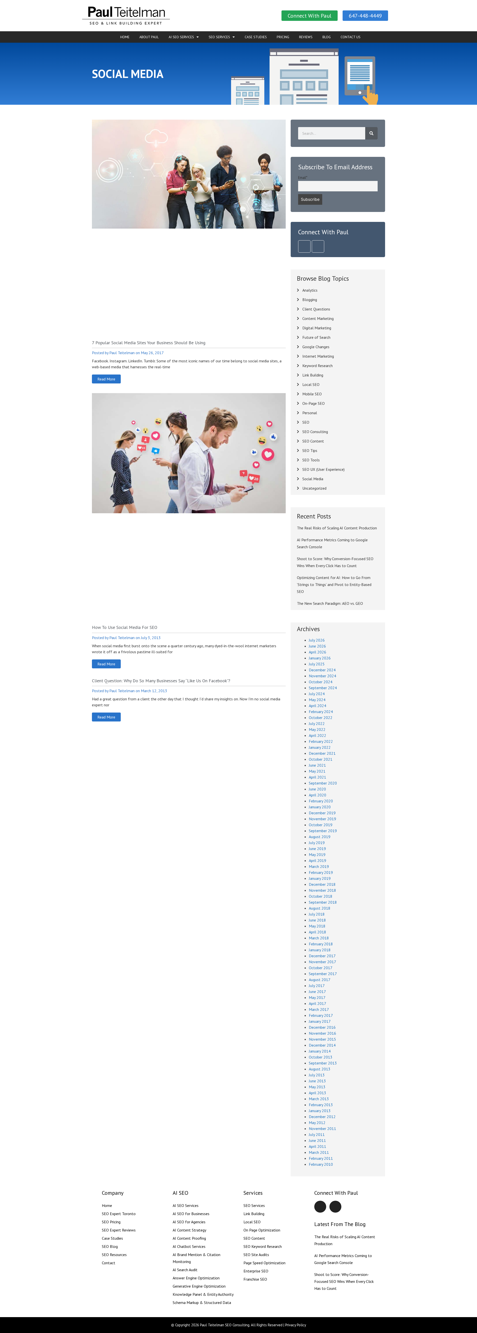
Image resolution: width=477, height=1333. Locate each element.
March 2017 (319, 1009)
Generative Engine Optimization (199, 1286)
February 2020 (321, 800)
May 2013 (317, 1086)
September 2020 (323, 783)
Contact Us (350, 37)
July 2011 (317, 1134)
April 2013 (317, 1092)
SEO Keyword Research (262, 1246)
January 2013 (320, 1110)
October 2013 (320, 1057)
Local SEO (252, 1221)
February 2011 (321, 1158)
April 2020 (317, 794)
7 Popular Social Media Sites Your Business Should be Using (148, 342)
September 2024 (323, 687)
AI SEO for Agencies (189, 1221)
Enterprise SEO (255, 1270)
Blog (326, 37)
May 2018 (317, 925)
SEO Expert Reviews (119, 1230)
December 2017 (322, 955)
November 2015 (322, 1039)
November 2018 (322, 890)
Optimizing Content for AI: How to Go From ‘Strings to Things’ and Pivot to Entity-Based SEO (334, 584)
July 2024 (317, 693)
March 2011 (319, 1152)
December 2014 (322, 1045)
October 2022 (320, 717)
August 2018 (319, 908)
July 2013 (317, 1074)
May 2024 (317, 699)
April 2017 (317, 1003)
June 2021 (317, 765)
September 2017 (323, 973)
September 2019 (323, 830)
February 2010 (321, 1164)
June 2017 (317, 991)
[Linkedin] (304, 246)
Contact (108, 1262)
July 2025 (317, 663)
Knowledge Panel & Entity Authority (203, 1294)
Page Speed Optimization (264, 1262)
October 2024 (320, 681)
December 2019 (322, 812)
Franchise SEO (255, 1279)
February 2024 (321, 711)
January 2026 (320, 657)
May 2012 (317, 1122)
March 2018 (319, 937)
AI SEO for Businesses (191, 1213)
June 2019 (317, 848)
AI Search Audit (185, 1269)
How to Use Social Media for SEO (124, 627)
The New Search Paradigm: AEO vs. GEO (330, 603)
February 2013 (321, 1104)
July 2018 (317, 914)
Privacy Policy (295, 1325)
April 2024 (317, 705)
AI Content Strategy (189, 1230)
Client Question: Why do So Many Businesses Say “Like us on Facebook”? (161, 681)
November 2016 (322, 1033)
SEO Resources (114, 1254)
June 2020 (317, 788)
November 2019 (322, 818)
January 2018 (320, 949)
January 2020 (320, 806)
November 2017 (322, 961)
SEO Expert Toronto (119, 1213)
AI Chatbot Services (189, 1246)
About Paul (149, 37)
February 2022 (321, 741)
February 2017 (321, 1015)
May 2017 (317, 997)
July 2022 (317, 723)
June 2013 (317, 1080)
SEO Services (219, 37)
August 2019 (319, 836)
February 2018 (321, 943)
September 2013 (323, 1062)
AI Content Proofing (189, 1238)
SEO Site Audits (256, 1254)
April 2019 (317, 860)
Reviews (306, 37)
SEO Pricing (111, 1221)
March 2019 (319, 866)
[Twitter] (318, 246)
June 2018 (317, 920)
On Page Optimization (261, 1230)
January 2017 (320, 1021)
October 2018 (320, 896)
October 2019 (320, 824)
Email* (302, 177)
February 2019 (321, 872)
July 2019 (317, 842)
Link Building (253, 1213)
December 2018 (322, 884)
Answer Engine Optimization (196, 1277)
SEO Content (254, 1238)
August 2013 (319, 1068)
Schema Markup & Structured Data (202, 1302)
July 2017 (317, 985)
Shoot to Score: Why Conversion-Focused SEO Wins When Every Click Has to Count (344, 1281)
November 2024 (322, 675)
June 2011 (317, 1140)
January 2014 (320, 1051)
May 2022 (317, 729)
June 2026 (317, 646)
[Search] (371, 133)
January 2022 (320, 747)
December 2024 (322, 669)
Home (124, 37)
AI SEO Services (181, 37)
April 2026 (317, 651)
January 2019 (320, 878)
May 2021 (317, 771)
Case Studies (256, 37)
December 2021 (322, 753)
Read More (106, 378)
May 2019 (317, 854)
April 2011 (317, 1146)
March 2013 (319, 1098)
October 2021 (320, 759)
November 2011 (322, 1128)
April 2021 (317, 777)
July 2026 (317, 640)
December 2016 (322, 1027)
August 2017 (319, 979)
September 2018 (323, 902)
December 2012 (322, 1116)
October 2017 (320, 967)
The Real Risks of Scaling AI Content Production (337, 527)
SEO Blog (110, 1246)
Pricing (283, 37)
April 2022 (317, 735)
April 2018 (317, 931)
